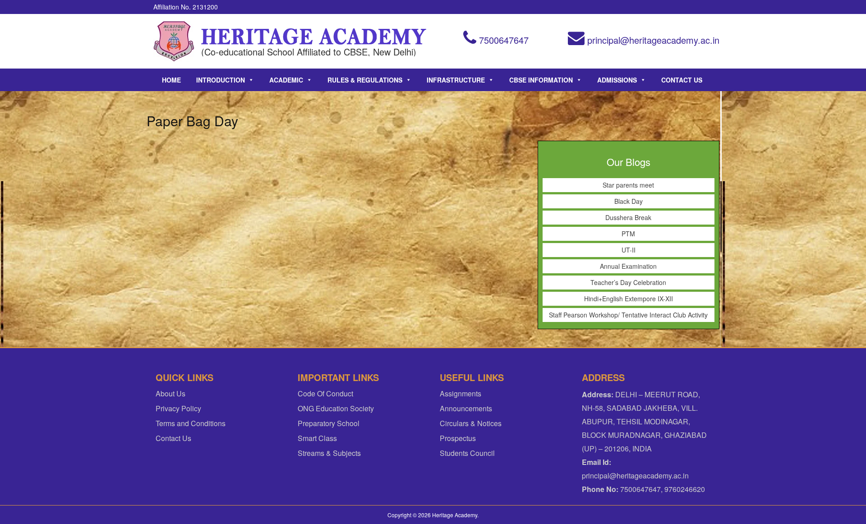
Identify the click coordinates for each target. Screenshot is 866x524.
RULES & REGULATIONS (364, 79)
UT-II (629, 249)
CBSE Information (541, 79)
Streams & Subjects (329, 453)
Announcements (466, 408)
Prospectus (458, 438)
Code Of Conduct (325, 393)
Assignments (460, 393)
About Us (170, 393)
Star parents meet (628, 184)
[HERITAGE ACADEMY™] (173, 41)
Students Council (467, 453)
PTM (628, 233)
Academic (286, 79)
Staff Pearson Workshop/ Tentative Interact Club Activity (628, 314)
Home (171, 79)
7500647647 (502, 39)
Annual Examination (628, 266)
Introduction (220, 79)
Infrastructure (456, 79)
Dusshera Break (628, 217)
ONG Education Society (336, 408)
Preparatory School (328, 423)
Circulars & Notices (471, 423)
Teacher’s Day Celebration (628, 282)
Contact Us (681, 79)
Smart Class (317, 438)
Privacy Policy (178, 408)
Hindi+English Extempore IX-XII (628, 298)
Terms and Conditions (191, 423)
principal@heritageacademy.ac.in (652, 39)
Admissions (617, 79)
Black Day (628, 201)
